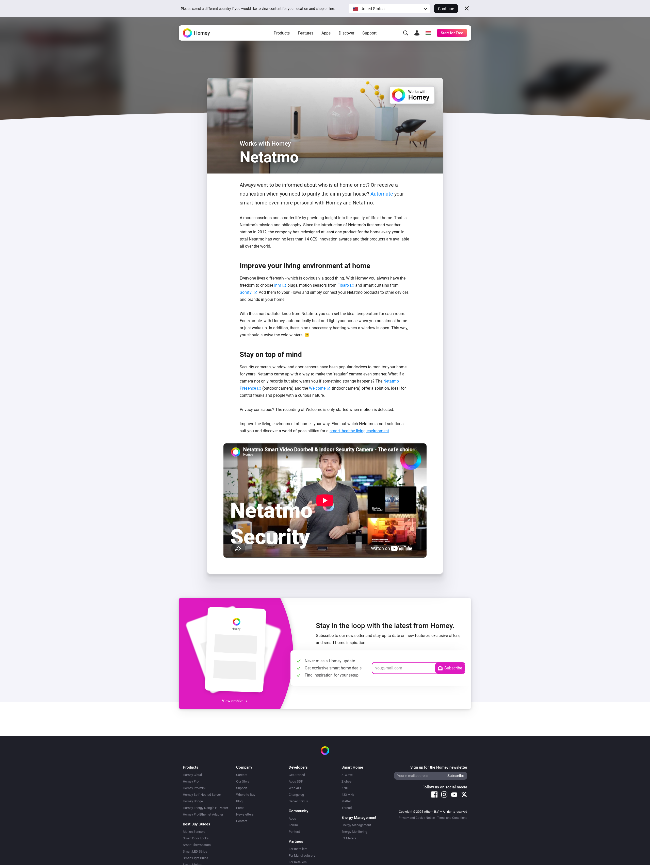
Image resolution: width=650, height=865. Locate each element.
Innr (277, 285)
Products (282, 33)
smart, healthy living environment (359, 430)
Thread (347, 808)
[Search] (405, 33)
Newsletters (245, 814)
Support (369, 33)
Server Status (298, 801)
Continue (446, 8)
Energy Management (356, 825)
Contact (241, 821)
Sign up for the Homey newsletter (438, 767)
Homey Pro (191, 781)
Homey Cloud (192, 775)
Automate (381, 194)
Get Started (297, 775)
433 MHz (348, 795)
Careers (241, 775)
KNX (345, 788)
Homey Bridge (193, 801)
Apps (326, 33)
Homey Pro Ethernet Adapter (203, 814)
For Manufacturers (302, 855)
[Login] (416, 33)
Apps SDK (296, 781)
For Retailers (298, 862)
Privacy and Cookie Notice (417, 818)
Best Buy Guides (196, 824)
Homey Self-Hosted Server (202, 795)
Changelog (296, 795)
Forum (293, 825)
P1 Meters (349, 838)
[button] (389, 8)
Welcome (317, 388)
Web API (295, 788)
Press (240, 808)
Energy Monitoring (354, 832)
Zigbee (346, 781)
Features (305, 33)
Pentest (294, 832)
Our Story (242, 781)
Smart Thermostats (197, 845)
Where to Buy (245, 795)
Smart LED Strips (195, 851)
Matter (346, 801)
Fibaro (343, 285)
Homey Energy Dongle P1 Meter (205, 808)
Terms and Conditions (452, 818)
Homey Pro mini (194, 788)
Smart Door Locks (196, 838)
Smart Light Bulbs (195, 858)
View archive (233, 701)
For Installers (298, 849)
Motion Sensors (194, 832)
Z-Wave (347, 775)
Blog (239, 801)
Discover (346, 33)
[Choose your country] (428, 33)
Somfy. (246, 292)
